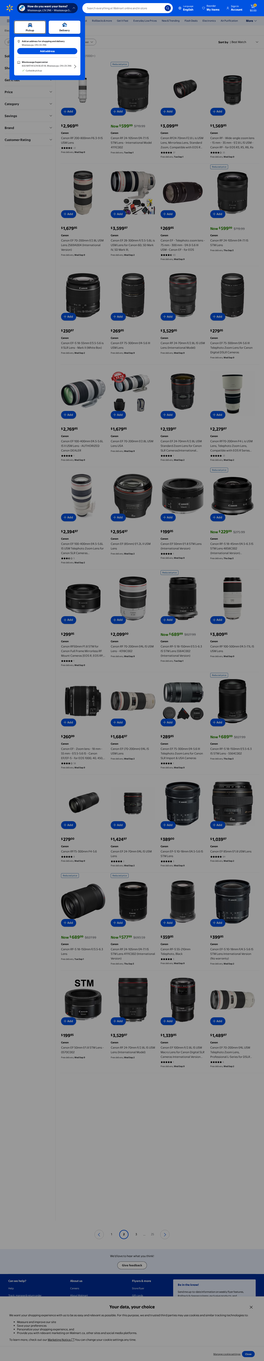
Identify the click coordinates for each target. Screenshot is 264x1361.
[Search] (168, 8)
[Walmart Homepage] (10, 8)
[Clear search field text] (159, 8)
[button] (211, 8)
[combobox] (127, 8)
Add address (47, 51)
